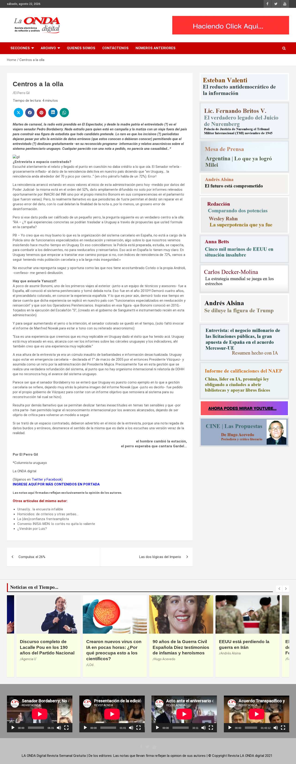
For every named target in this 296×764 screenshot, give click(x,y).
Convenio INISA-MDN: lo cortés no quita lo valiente (56, 524)
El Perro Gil (22, 93)
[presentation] (279, 589)
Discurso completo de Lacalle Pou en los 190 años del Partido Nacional (47, 647)
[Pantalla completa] (66, 727)
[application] (39, 714)
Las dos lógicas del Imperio (160, 557)
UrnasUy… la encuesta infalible (40, 509)
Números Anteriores (156, 48)
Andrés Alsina (230, 653)
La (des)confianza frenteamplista (43, 519)
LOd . (91, 665)
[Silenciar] (59, 727)
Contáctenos (115, 48)
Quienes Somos (81, 48)
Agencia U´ (29, 659)
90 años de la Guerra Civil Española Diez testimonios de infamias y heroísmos (181, 647)
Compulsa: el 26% (31, 557)
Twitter (37, 479)
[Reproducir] (13, 727)
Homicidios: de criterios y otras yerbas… (47, 514)
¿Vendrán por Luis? (32, 529)
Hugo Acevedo (164, 659)
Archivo (48, 48)
